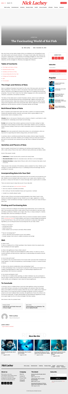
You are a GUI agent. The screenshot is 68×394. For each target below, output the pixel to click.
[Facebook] (53, 58)
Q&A (4, 78)
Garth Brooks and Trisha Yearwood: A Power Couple (12, 307)
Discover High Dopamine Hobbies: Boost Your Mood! (60, 107)
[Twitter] (56, 58)
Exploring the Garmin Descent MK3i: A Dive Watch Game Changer (60, 100)
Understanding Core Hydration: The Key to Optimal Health (35, 307)
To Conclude (6, 80)
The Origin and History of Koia (10, 67)
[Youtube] (11, 383)
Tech (32, 385)
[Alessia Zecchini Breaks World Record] (51, 83)
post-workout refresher (20, 186)
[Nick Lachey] (4, 316)
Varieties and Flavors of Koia (10, 71)
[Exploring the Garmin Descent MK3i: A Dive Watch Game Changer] (51, 101)
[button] (10, 3)
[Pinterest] (59, 58)
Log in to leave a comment (7, 326)
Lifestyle (34, 37)
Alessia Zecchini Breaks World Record (59, 84)
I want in (57, 71)
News (32, 376)
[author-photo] (2, 355)
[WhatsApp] (62, 58)
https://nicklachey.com (14, 317)
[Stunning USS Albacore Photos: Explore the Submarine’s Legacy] (51, 95)
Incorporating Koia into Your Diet (10, 74)
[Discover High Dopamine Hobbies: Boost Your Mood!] (51, 106)
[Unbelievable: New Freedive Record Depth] (51, 89)
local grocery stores (9, 218)
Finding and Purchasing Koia (9, 76)
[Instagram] (5, 383)
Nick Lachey (27, 47)
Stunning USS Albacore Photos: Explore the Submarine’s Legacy (59, 95)
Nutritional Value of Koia (8, 69)
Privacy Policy (63, 73)
